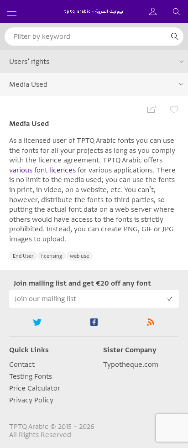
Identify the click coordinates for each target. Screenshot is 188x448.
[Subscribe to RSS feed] (150, 322)
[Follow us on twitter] (37, 322)
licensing (51, 256)
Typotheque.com (130, 364)
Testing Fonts (30, 376)
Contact (22, 364)
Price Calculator (34, 388)
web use (79, 256)
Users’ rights (29, 61)
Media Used (28, 84)
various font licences (42, 170)
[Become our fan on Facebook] (94, 322)
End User (23, 256)
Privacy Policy (31, 400)
